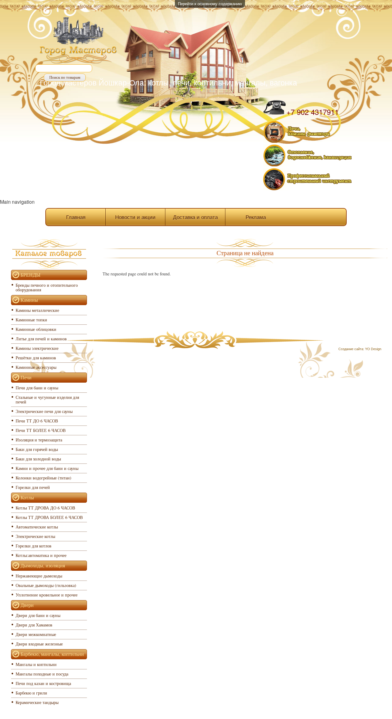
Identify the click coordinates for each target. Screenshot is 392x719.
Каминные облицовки (36, 329)
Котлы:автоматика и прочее (41, 555)
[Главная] (78, 41)
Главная (75, 217)
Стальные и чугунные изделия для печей (47, 399)
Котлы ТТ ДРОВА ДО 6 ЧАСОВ (45, 508)
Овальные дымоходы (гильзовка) (46, 585)
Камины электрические (37, 348)
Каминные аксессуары (36, 367)
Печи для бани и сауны (37, 388)
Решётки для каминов (36, 358)
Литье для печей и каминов (41, 339)
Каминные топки (31, 320)
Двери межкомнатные (36, 634)
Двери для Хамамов (34, 625)
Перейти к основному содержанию (210, 3)
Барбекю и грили (31, 693)
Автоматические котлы (37, 527)
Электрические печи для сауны (44, 411)
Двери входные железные (39, 644)
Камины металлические (37, 310)
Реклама (256, 217)
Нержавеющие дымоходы (39, 576)
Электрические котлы (35, 536)
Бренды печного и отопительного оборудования (47, 287)
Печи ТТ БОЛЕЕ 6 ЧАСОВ (41, 430)
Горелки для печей (33, 487)
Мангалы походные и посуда (42, 674)
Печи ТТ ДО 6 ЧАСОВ (37, 421)
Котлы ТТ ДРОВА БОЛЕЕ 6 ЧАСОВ (49, 517)
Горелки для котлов (33, 546)
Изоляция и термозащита (39, 440)
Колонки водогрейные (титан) (43, 478)
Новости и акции (135, 217)
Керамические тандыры (37, 702)
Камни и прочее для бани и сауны (47, 468)
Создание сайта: (351, 349)
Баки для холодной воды (38, 459)
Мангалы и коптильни (36, 664)
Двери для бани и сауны (38, 615)
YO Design (373, 349)
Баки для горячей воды (37, 449)
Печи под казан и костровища (43, 683)
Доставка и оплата (195, 217)
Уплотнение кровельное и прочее (46, 595)
